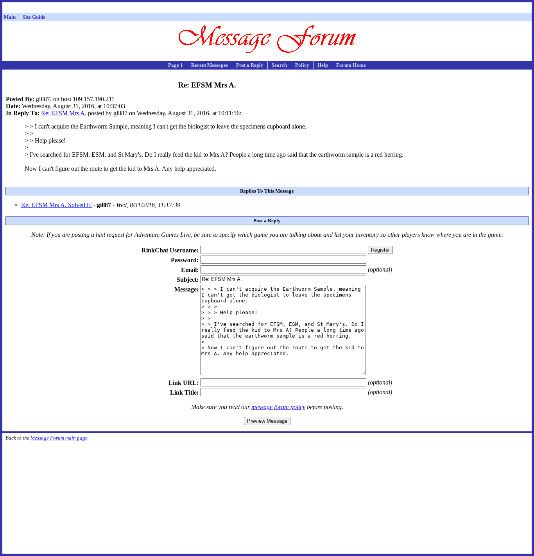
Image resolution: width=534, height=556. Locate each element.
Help (322, 65)
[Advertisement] (267, 9)
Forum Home (351, 65)
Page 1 (175, 65)
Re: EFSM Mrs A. (63, 113)
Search (279, 65)
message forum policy (278, 407)
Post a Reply (249, 65)
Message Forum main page (59, 438)
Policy (302, 65)
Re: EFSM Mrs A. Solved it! (56, 205)
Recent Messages (209, 65)
